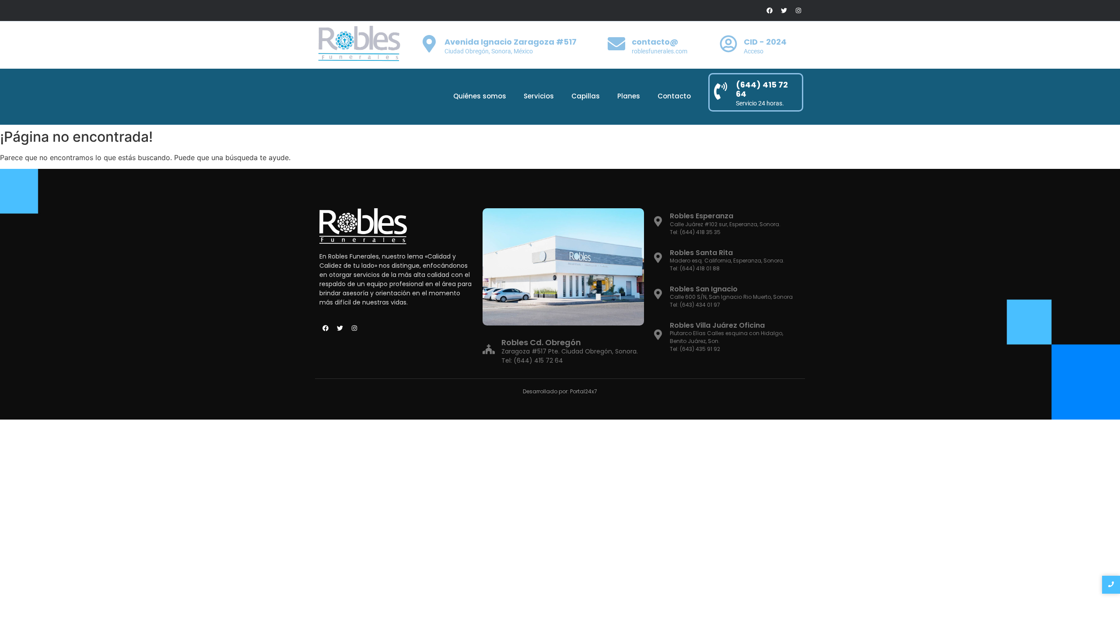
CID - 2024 (765, 41)
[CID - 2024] (728, 45)
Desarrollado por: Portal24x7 (560, 391)
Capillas (585, 96)
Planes (628, 96)
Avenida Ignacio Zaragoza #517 (510, 41)
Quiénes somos (479, 96)
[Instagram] (798, 10)
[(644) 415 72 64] (720, 92)
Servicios (539, 96)
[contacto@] (616, 45)
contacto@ (655, 41)
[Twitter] (784, 10)
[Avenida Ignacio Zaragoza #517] (429, 45)
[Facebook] (769, 10)
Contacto (674, 96)
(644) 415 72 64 (762, 89)
